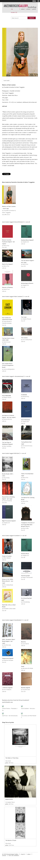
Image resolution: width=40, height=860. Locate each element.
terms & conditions (14, 855)
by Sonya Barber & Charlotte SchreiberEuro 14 (7, 321)
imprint (23, 854)
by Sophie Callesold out (25, 421)
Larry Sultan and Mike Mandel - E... (29, 716)
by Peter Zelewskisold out (7, 558)
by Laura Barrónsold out (25, 643)
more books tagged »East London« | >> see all (15, 296)
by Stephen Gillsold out (27, 242)
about (22, 9)
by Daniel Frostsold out (7, 289)
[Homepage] (20, 7)
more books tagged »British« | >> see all (14, 453)
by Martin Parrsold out (7, 266)
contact (28, 9)
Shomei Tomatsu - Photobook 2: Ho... (10, 709)
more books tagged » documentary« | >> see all (16, 376)
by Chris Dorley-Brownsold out (26, 339)
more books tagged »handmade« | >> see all (15, 620)
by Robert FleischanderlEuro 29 (27, 577)
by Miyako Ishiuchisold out (6, 397)
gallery (34, 9)
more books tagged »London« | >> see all (14, 535)
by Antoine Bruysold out (25, 396)
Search (32, 18)
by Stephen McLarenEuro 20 (26, 319)
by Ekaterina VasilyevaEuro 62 (7, 660)
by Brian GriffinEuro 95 (27, 526)
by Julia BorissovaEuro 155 (25, 689)
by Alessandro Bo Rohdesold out (27, 668)
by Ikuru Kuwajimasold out (7, 689)
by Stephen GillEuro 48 (27, 285)
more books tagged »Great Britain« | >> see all (16, 222)
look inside (6, 80)
